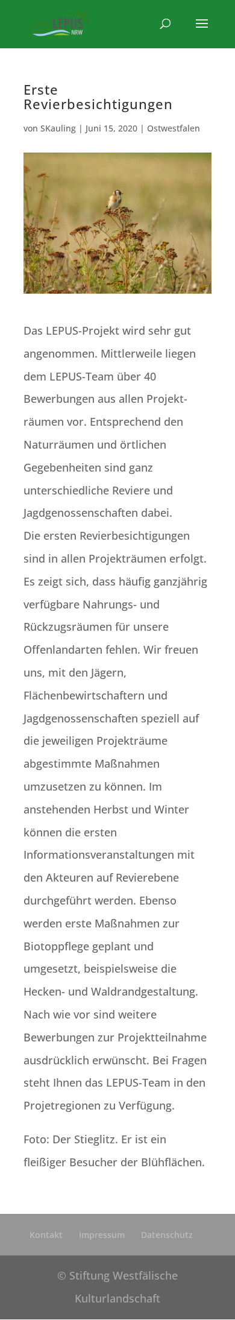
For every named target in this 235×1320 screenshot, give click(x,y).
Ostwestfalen (173, 128)
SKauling (58, 128)
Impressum (102, 1234)
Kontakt (46, 1234)
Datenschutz (167, 1234)
